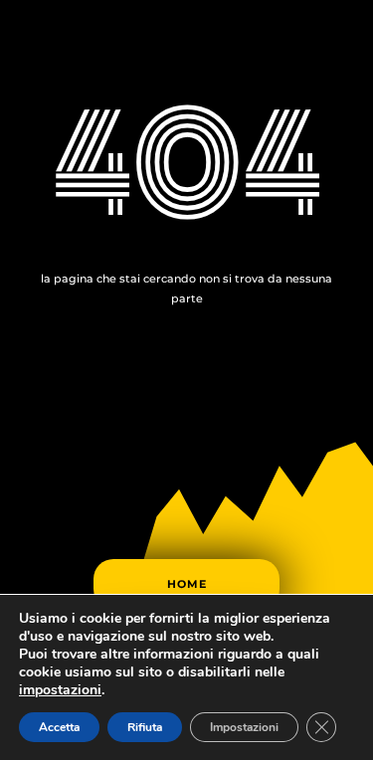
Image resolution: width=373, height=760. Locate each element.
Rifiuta (144, 727)
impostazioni (60, 690)
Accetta (59, 727)
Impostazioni (244, 727)
